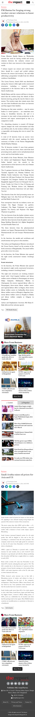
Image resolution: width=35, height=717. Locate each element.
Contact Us (28, 702)
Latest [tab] (10, 403)
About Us (5, 702)
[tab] (9, 402)
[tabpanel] (17, 433)
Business (3, 7)
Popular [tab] (26, 403)
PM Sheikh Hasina (11, 310)
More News (17, 396)
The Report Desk (12, 20)
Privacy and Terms (16, 702)
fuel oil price (9, 608)
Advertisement (17, 706)
